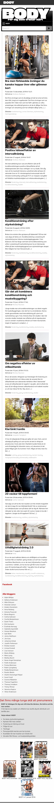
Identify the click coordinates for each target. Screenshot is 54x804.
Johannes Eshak (10, 641)
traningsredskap (10, 114)
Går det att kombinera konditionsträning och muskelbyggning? (18, 295)
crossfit (27, 573)
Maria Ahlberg (9, 653)
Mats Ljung (8, 655)
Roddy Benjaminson (11, 670)
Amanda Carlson (10, 605)
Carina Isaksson (10, 617)
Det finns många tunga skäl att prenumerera (26, 700)
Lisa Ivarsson (9, 651)
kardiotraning (16, 111)
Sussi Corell (8, 677)
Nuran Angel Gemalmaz (12, 660)
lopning (30, 576)
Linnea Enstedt (9, 648)
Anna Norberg (9, 609)
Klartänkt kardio (15, 429)
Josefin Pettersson (10, 643)
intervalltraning (30, 182)
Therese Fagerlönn (11, 682)
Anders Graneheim (10, 607)
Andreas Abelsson (19, 94)
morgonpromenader (12, 457)
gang (21, 393)
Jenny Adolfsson (10, 636)
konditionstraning (11, 185)
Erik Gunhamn (9, 624)
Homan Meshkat (10, 631)
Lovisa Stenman (27, 111)
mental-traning (37, 455)
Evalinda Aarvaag (10, 626)
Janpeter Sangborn (19, 435)
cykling (14, 455)
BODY (8, 23)
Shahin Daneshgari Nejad (13, 675)
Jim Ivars (7, 639)
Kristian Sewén (9, 646)
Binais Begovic (9, 614)
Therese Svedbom (10, 684)
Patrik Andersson (10, 663)
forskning (15, 182)
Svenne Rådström (10, 680)
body (14, 553)
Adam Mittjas (9, 597)
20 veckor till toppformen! (21, 493)
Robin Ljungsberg (10, 667)
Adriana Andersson (11, 600)
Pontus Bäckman (10, 665)
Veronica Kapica (10, 689)
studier (20, 185)
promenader (23, 457)
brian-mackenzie (18, 573)
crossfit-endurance (37, 573)
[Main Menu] (3, 24)
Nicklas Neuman (18, 305)
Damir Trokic (8, 622)
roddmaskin (33, 457)
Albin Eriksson (9, 602)
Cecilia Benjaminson (11, 619)
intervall (22, 182)
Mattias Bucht (9, 658)
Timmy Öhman (9, 687)
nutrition (25, 517)
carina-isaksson (18, 500)
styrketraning (38, 111)
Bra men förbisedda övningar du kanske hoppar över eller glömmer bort (26, 84)
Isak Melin (8, 634)
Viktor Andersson (10, 692)
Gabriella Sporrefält (11, 629)
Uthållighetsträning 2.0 (19, 547)
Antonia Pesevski (10, 612)
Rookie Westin (9, 672)
